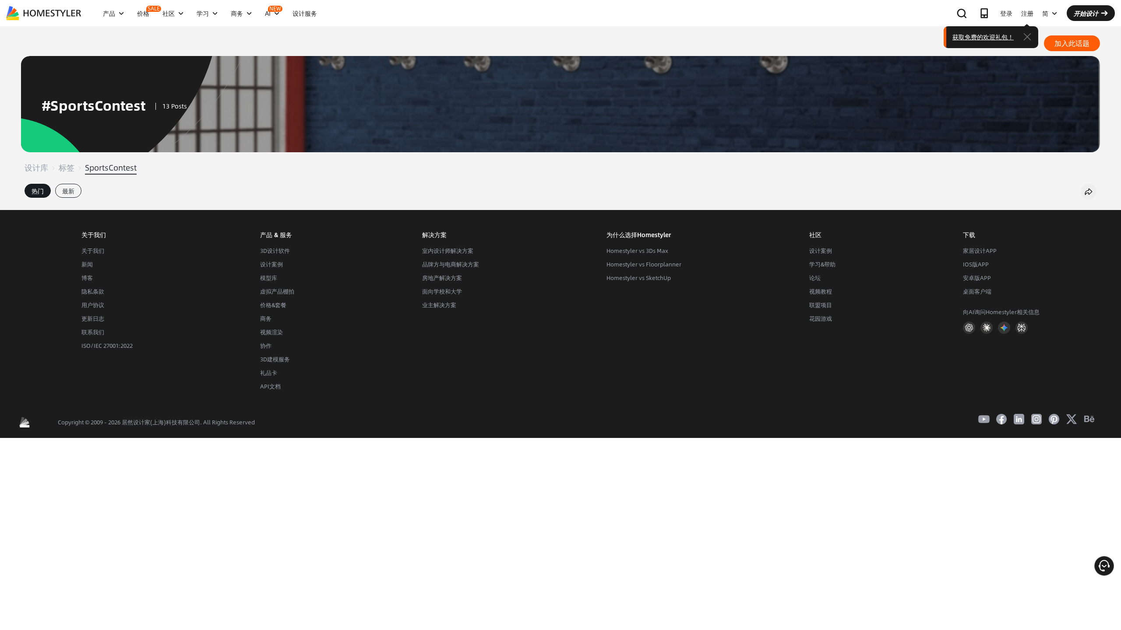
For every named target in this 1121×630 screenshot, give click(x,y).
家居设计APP (980, 250)
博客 (87, 277)
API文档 (270, 386)
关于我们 (92, 250)
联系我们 (92, 332)
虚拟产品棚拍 (277, 291)
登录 (1006, 13)
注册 (1027, 13)
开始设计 (1086, 13)
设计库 (36, 167)
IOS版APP (976, 264)
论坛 (815, 277)
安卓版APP (977, 277)
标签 (66, 167)
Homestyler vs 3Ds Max (637, 250)
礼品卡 (268, 372)
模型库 (268, 277)
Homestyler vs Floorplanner (643, 264)
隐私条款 (92, 291)
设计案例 (271, 264)
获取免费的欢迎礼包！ (983, 36)
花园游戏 (820, 318)
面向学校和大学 (442, 291)
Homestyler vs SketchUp (638, 277)
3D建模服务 (275, 359)
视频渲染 (271, 332)
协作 (265, 345)
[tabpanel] (560, 205)
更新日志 (92, 318)
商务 (265, 318)
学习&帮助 (822, 264)
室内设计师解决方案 (447, 250)
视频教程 (820, 291)
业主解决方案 (439, 305)
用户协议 (92, 305)
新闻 (87, 264)
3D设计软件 (275, 250)
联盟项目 (820, 305)
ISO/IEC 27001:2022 (107, 345)
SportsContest (111, 167)
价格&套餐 (273, 305)
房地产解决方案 (442, 277)
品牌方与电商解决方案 (450, 264)
